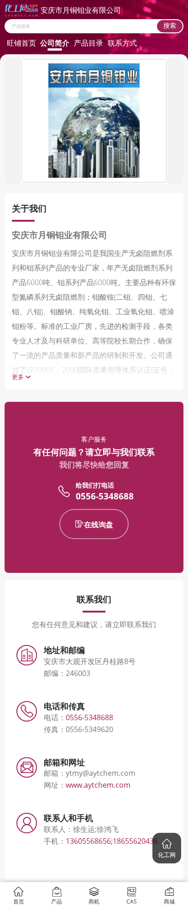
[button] (166, 848)
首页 (18, 901)
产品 (56, 901)
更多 (18, 377)
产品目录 (88, 43)
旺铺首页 (21, 43)
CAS (131, 901)
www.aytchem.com (98, 785)
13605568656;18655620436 (112, 841)
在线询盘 (98, 524)
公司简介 (54, 43)
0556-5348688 (105, 496)
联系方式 (122, 43)
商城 (169, 901)
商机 (94, 901)
